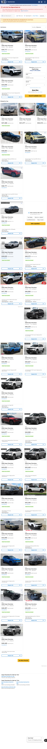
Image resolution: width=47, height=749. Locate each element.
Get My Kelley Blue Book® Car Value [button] (35, 87)
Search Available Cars (35, 96)
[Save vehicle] (21, 32)
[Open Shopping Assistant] (45, 740)
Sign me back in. (24, 10)
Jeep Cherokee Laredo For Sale (8, 687)
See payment (4, 51)
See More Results (23, 660)
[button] (39, 2)
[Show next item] (20, 243)
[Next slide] (44, 116)
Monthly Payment (29, 73)
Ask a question (35, 223)
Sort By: (34, 27)
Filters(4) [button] (20, 15)
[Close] (41, 738)
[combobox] (7, 15)
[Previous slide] (2, 116)
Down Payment (28, 80)
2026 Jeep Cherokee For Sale (7, 676)
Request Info (10, 61)
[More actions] (21, 62)
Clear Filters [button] (35, 15)
